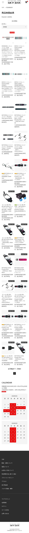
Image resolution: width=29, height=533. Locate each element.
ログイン (4, 506)
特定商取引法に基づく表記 (9, 474)
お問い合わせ (5, 513)
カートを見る (5, 510)
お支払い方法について (8, 470)
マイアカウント (6, 499)
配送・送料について (7, 463)
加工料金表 (5, 485)
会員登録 (4, 502)
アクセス (4, 481)
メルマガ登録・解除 (7, 488)
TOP (3, 7)
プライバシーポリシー (8, 477)
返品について (5, 466)
